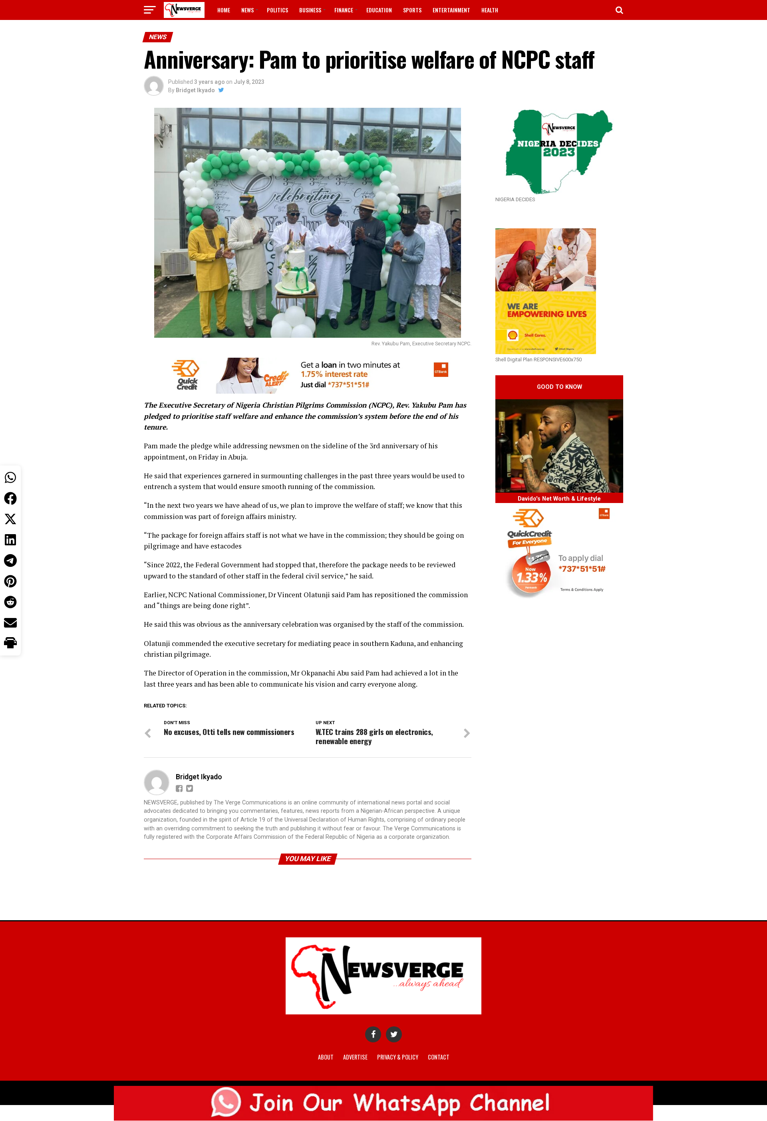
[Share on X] (10, 519)
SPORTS (412, 10)
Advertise (355, 1057)
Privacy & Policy (397, 1057)
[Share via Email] (10, 623)
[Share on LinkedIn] (10, 540)
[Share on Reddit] (10, 602)
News (247, 10)
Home (223, 10)
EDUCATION (379, 10)
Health (489, 10)
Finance (343, 10)
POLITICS (277, 10)
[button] (10, 643)
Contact (438, 1057)
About (326, 1057)
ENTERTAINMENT (451, 10)
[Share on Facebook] (10, 498)
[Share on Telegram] (10, 560)
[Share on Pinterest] (10, 581)
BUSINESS (310, 10)
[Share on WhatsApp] (10, 477)
